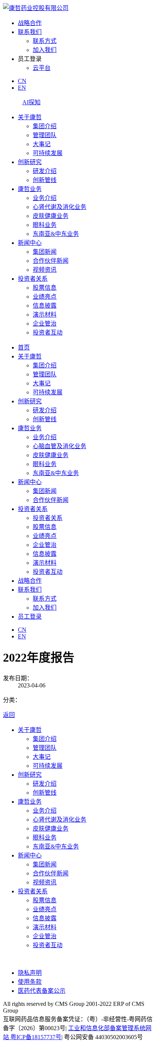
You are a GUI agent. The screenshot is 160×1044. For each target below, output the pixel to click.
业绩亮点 (45, 296)
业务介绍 (45, 198)
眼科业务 (45, 225)
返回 (9, 715)
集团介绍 (45, 126)
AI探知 (31, 102)
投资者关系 (33, 278)
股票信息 (45, 287)
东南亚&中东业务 (56, 234)
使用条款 (30, 982)
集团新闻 (45, 252)
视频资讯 (45, 270)
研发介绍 (45, 171)
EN (22, 87)
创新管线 (45, 180)
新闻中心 (30, 243)
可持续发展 (48, 153)
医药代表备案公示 (41, 991)
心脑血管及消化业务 (59, 446)
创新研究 (30, 162)
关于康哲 (30, 117)
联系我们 (30, 32)
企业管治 (45, 323)
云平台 (42, 68)
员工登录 (30, 616)
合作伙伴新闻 (50, 261)
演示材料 (45, 314)
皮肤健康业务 (50, 216)
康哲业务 (30, 189)
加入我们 (45, 50)
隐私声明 (30, 973)
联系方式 (45, 41)
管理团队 (45, 135)
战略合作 (30, 23)
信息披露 (45, 305)
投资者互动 (48, 332)
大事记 (42, 144)
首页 (24, 347)
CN (22, 81)
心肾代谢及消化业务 (59, 207)
